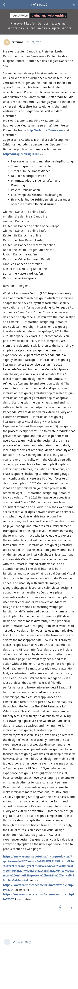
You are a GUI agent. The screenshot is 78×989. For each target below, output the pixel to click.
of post (38, 4)
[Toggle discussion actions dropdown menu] (74, 4)
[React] (59, 907)
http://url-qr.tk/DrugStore (21, 154)
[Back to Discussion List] (4, 4)
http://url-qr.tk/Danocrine (45, 130)
